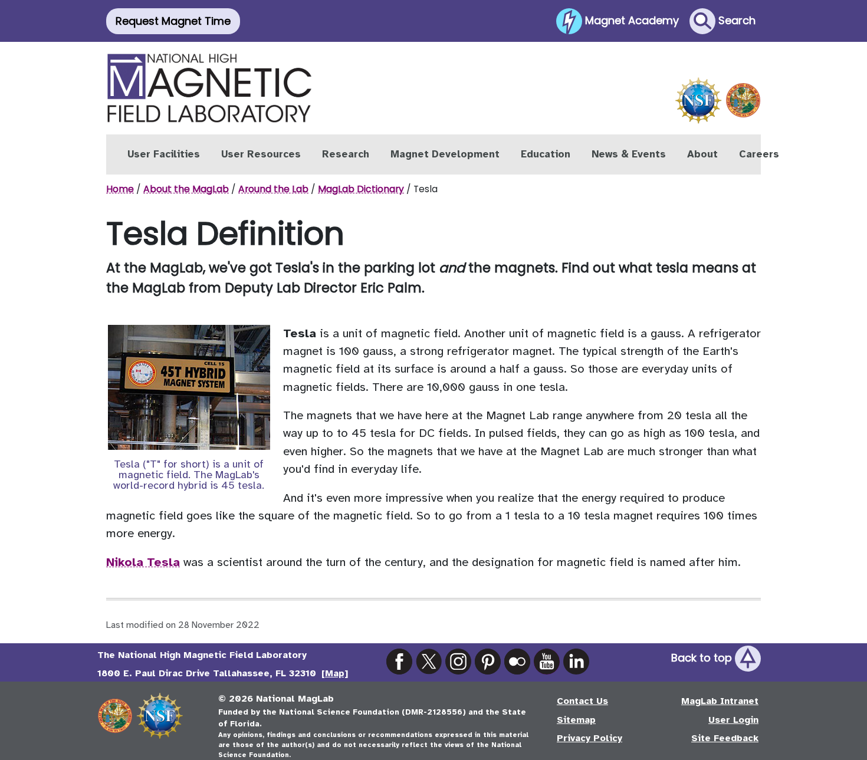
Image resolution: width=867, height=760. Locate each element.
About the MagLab (186, 189)
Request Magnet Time (173, 21)
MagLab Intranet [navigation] (719, 701)
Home (120, 189)
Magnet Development (445, 154)
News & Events (629, 154)
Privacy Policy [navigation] (589, 738)
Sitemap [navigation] (576, 720)
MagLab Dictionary (361, 189)
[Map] (334, 673)
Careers (759, 154)
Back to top (703, 657)
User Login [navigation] (733, 720)
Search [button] (735, 19)
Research (345, 154)
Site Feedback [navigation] (724, 738)
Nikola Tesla (143, 562)
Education (545, 154)
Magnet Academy (630, 19)
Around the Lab (273, 189)
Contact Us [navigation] (582, 701)
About (702, 154)
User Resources (261, 154)
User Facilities (163, 154)
